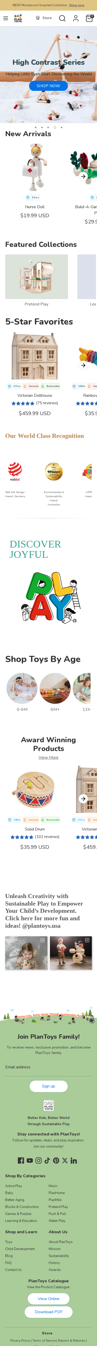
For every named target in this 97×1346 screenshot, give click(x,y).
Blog (9, 1256)
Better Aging (14, 1200)
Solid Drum (35, 829)
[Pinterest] (56, 1160)
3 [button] (48, 127)
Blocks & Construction (22, 1207)
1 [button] (35, 127)
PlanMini (55, 1200)
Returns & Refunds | (72, 1341)
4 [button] (55, 127)
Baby (9, 1193)
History (54, 1263)
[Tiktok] (47, 1160)
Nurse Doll (34, 207)
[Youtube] (30, 1160)
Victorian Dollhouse (34, 395)
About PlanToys (61, 1242)
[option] (48, 74)
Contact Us (13, 1270)
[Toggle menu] (6, 18)
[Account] (76, 16)
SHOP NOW (48, 86)
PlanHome (57, 1193)
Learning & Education (21, 1221)
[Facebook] (21, 1160)
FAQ (8, 1263)
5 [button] (61, 127)
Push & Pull (57, 1214)
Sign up (48, 1086)
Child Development (20, 1249)
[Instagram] (38, 1160)
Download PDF (49, 1312)
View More (48, 757)
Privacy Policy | (21, 1341)
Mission (55, 1249)
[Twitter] (65, 1160)
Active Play (13, 1186)
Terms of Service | (44, 1341)
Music (53, 1186)
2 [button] (42, 127)
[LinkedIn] (74, 1160)
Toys (8, 1242)
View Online (48, 1299)
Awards (55, 1270)
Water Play (57, 1221)
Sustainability (59, 1256)
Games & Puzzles (18, 1214)
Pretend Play (36, 304)
